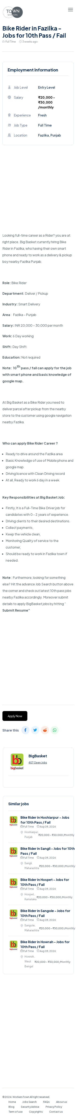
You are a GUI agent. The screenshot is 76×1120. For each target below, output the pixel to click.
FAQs (46, 1101)
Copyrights (36, 1111)
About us (61, 1101)
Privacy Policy (54, 1106)
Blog (11, 1106)
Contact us (56, 1111)
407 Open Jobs (38, 762)
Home (12, 1101)
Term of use (15, 1111)
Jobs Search (29, 1101)
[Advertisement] (38, 193)
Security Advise (30, 1106)
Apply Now (15, 716)
